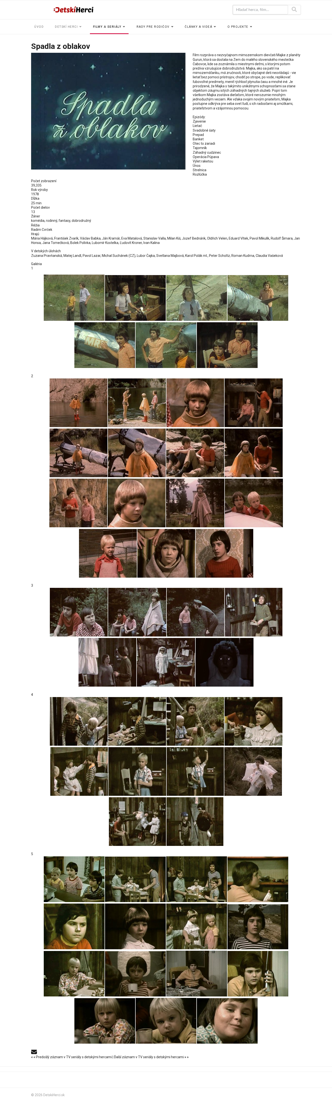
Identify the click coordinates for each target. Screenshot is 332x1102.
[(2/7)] (135, 298)
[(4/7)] (257, 298)
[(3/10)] (195, 721)
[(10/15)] (137, 503)
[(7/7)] (227, 345)
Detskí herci (66, 26)
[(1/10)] (79, 721)
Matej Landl (72, 256)
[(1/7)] (74, 298)
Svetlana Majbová (170, 256)
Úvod (39, 26)
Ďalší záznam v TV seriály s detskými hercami (151, 1057)
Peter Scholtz (219, 256)
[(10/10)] (194, 821)
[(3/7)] (196, 298)
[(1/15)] (78, 402)
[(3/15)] (195, 402)
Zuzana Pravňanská (46, 256)
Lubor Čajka (146, 256)
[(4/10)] (253, 721)
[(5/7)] (104, 345)
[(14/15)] (166, 553)
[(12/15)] (254, 503)
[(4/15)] (254, 402)
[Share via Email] (34, 1051)
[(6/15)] (137, 453)
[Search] (294, 9)
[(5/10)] (79, 771)
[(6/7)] (166, 345)
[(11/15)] (195, 503)
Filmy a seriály (107, 26)
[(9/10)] (137, 821)
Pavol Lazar (91, 256)
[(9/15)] (78, 503)
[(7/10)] (195, 771)
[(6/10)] (137, 771)
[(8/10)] (253, 771)
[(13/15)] (108, 553)
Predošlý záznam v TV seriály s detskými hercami (72, 1057)
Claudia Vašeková (269, 256)
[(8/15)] (254, 453)
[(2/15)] (137, 402)
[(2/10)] (137, 721)
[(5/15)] (78, 453)
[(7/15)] (195, 453)
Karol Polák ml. (196, 256)
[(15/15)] (224, 553)
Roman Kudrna (242, 256)
